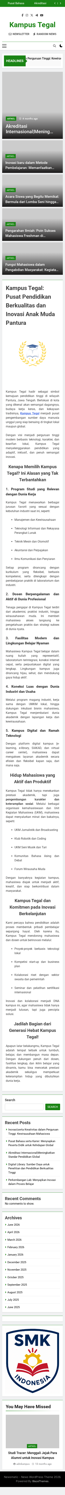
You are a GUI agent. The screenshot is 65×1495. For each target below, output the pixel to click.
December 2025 (16, 1262)
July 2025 (13, 1299)
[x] (31, 15)
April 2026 (13, 1232)
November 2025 (16, 1269)
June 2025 (13, 1307)
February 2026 (15, 1247)
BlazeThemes (40, 1481)
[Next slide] (60, 3)
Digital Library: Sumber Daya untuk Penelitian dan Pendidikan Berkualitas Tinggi (13, 5)
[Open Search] (54, 45)
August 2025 (14, 1292)
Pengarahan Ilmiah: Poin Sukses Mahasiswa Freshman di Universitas (30, 236)
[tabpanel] (32, 1440)
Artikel (45, 118)
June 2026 (13, 1224)
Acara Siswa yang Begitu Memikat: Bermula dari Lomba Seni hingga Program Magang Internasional (32, 201)
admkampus (23, 1464)
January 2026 (15, 1254)
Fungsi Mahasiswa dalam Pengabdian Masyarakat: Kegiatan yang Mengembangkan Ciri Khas (31, 269)
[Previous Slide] (55, 3)
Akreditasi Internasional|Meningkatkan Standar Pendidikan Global (35, 1)
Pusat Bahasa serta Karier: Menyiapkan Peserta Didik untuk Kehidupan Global (14, 1)
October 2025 (15, 1277)
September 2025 (17, 1284)
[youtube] (41, 15)
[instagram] (27, 15)
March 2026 (14, 1239)
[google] (36, 15)
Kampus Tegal (32, 24)
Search (10, 1100)
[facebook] (23, 15)
